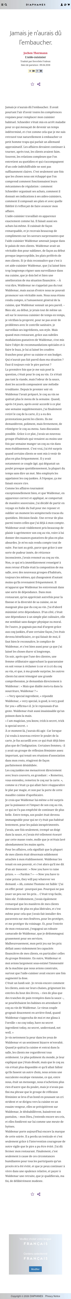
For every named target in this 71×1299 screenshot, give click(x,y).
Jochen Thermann (36, 53)
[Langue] (65, 4)
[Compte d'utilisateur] (62, 4)
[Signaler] (32, 84)
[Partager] (38, 84)
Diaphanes (35, 4)
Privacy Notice (52, 1296)
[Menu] (2, 4)
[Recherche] (6, 4)
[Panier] (69, 4)
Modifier (35, 1269)
